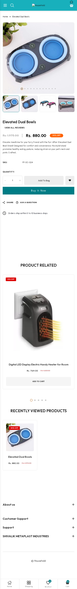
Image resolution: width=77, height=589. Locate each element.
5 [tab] (33, 88)
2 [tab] (24, 88)
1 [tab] (22, 89)
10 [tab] (49, 88)
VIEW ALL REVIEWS (14, 128)
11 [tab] (52, 88)
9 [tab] (46, 88)
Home (5, 17)
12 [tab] (55, 88)
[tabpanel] (38, 58)
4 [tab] (30, 88)
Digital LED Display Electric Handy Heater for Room (38, 364)
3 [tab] (27, 88)
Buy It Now (38, 190)
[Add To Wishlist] (19, 437)
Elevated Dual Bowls (20, 456)
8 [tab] (43, 88)
